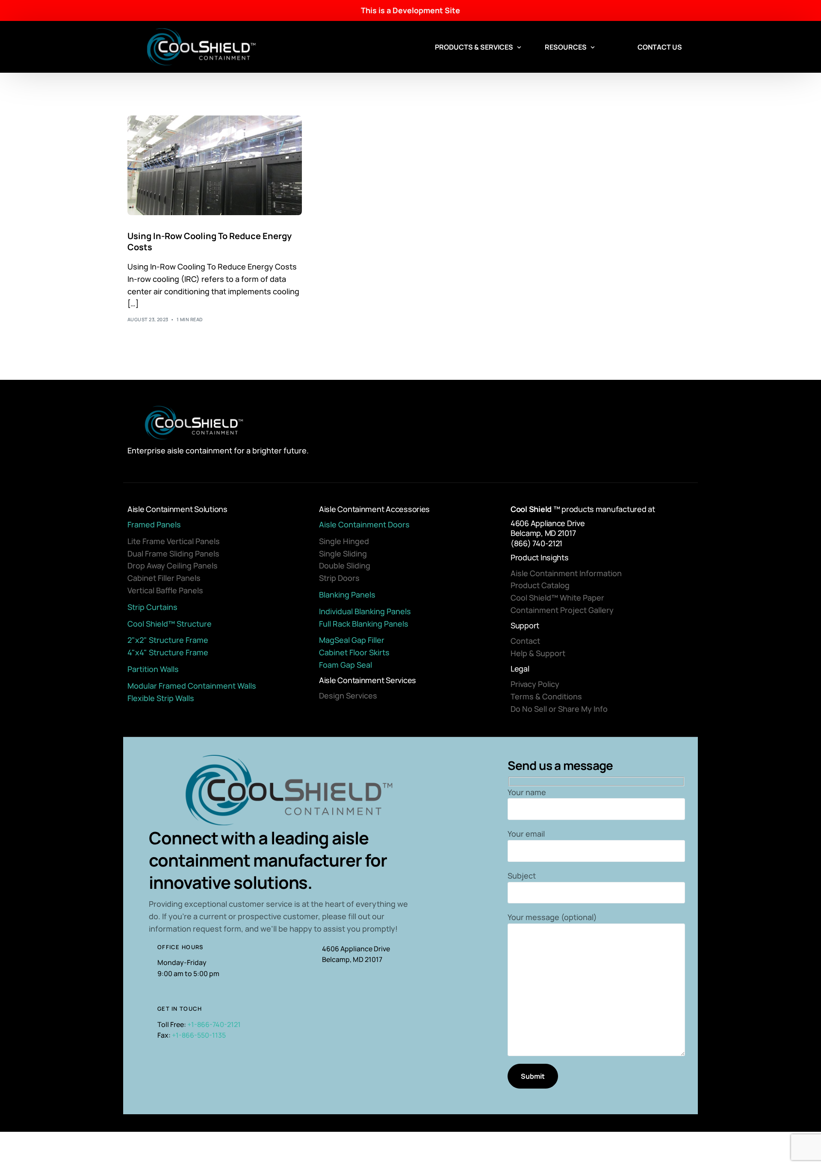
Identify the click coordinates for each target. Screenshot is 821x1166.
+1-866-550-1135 (199, 1035)
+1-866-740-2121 (214, 1024)
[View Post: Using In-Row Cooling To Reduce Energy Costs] (214, 165)
